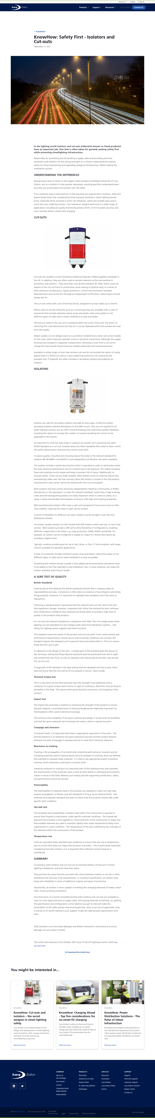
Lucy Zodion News (108, 1086)
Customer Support (131, 1082)
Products (83, 7)
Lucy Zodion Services (132, 1086)
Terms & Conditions (89, 1114)
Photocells (82, 1075)
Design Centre (129, 1089)
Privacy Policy (53, 1114)
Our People (60, 1081)
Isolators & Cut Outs (86, 1079)
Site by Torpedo (138, 1112)
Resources (109, 7)
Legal (63, 1114)
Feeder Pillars (84, 1082)
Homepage (52, 1111)
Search (142, 2)
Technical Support (131, 1079)
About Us (122, 2)
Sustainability (61, 1094)
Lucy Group (20, 1112)
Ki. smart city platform (87, 1086)
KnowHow (40, 31)
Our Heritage (61, 1078)
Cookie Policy (74, 1114)
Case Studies (125, 7)
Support (96, 7)
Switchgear (83, 1089)
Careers (132, 2)
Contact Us (138, 7)
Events (104, 1089)
